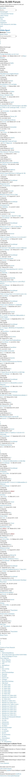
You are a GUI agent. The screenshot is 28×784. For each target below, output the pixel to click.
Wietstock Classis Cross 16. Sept (9, 194)
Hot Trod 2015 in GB (5, 406)
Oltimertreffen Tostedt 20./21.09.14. (9, 559)
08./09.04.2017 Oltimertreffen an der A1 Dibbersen (13, 248)
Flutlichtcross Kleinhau (6, 445)
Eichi (3, 75)
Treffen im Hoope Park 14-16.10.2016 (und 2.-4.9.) (13, 294)
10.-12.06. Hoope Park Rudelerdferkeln (10, 340)
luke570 (12, 137)
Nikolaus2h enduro (5, 527)
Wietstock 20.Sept (5, 548)
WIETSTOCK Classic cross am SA (9, 416)
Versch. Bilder (3, 516)
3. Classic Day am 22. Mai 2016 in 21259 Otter (12, 372)
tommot (4, 121)
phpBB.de (18, 774)
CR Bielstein (3, 471)
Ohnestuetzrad (6, 185)
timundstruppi (13, 180)
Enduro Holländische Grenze (7, 120)
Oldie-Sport (5, 30)
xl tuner (5, 132)
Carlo (3, 518)
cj (2, 153)
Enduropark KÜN (4, 205)
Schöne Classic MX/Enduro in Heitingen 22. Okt (12, 173)
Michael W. (13, 555)
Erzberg (2, 603)
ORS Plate (3, 624)
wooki (11, 191)
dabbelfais (5, 207)
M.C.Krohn (13, 336)
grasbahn (2, 130)
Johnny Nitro (5, 473)
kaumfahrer (6, 239)
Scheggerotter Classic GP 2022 (8, 141)
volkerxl (4, 56)
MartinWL (4, 272)
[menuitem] (6, 14)
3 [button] (0, 43)
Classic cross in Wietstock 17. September (11, 304)
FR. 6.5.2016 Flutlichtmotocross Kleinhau (11, 361)
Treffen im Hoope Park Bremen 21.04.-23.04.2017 (13, 237)
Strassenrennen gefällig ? (7, 592)
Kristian (8, 32)
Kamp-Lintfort (3, 537)
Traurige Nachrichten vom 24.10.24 (9, 54)
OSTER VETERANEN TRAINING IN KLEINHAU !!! (13, 395)
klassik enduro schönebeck (7, 614)
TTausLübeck (13, 610)
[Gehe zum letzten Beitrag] (13, 81)
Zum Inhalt (3, 8)
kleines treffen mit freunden (7, 351)
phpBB (8, 770)
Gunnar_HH (13, 116)
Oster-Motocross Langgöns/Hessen (9, 74)
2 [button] (0, 42)
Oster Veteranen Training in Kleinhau (10, 152)
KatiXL (12, 63)
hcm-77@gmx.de (7, 143)
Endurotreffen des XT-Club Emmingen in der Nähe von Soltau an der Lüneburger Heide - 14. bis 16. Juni (13, 107)
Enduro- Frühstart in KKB (6, 95)
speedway (2, 495)
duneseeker (6, 111)
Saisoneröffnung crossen (6, 258)
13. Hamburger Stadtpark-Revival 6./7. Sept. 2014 (13, 569)
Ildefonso (4, 164)
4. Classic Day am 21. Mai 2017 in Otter (10, 216)
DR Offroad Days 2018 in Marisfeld (9, 162)
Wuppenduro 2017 (5, 184)
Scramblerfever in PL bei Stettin (8, 84)
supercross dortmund (5, 505)
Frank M (12, 312)
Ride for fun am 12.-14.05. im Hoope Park (11, 226)
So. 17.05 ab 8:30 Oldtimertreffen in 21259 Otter (12, 461)
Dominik (12, 212)
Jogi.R (4, 97)
